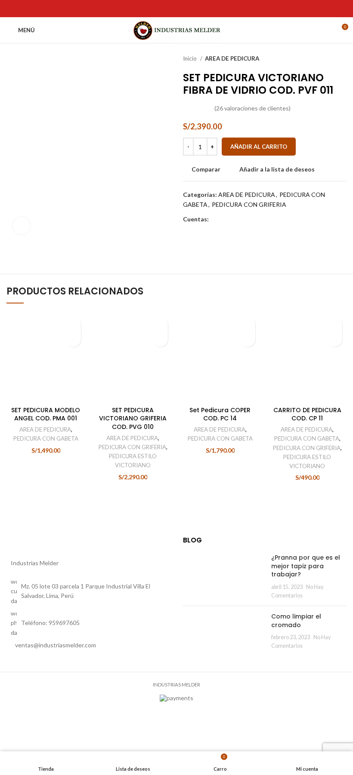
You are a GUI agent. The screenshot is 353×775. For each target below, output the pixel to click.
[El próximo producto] (342, 59)
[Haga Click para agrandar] (21, 225)
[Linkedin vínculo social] (41, 8)
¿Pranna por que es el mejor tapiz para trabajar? (305, 566)
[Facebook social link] (11, 8)
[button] (73, 339)
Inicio (190, 58)
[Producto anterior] (325, 59)
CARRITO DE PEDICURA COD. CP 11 (307, 414)
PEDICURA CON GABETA (45, 438)
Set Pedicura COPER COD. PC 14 (220, 414)
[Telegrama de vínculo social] (51, 8)
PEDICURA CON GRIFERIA (249, 204)
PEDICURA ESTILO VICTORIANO (133, 461)
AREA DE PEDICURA (232, 58)
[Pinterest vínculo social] (31, 8)
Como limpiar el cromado (296, 620)
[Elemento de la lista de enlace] (88, 645)
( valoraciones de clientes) (252, 108)
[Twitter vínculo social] (21, 8)
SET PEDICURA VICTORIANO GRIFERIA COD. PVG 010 (133, 418)
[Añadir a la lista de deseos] (73, 324)
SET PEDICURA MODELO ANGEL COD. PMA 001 (45, 414)
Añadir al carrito (258, 146)
